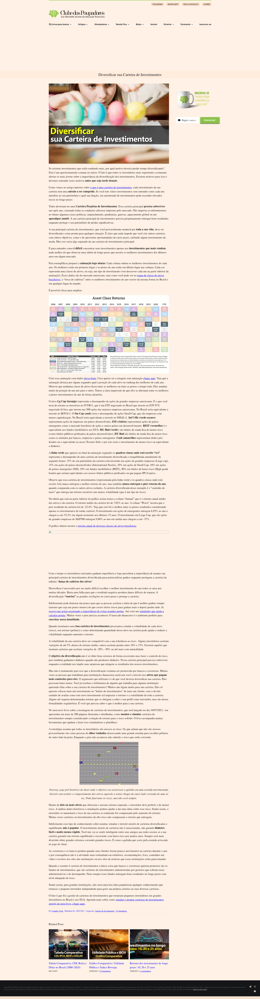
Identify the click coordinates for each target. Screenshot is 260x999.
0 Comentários (121, 911)
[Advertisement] (130, 51)
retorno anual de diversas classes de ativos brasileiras (107, 526)
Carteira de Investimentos (104, 911)
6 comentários (145, 971)
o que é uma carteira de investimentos (111, 187)
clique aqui (149, 378)
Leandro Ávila (57, 911)
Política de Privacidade (200, 989)
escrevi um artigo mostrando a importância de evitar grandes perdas (86, 611)
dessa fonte (90, 378)
